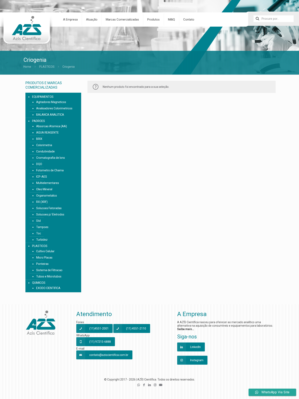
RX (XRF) (42, 201)
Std (38, 220)
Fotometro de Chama (50, 170)
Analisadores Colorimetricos (54, 108)
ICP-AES (41, 176)
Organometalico (46, 195)
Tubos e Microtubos (48, 276)
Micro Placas (44, 257)
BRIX (39, 138)
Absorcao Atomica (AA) (51, 126)
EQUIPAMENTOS (42, 96)
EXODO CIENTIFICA (48, 288)
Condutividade (45, 151)
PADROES (38, 121)
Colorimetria (44, 145)
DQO (39, 164)
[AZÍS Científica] (26, 30)
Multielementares (47, 183)
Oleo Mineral (44, 189)
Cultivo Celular (45, 251)
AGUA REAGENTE (47, 132)
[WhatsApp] (138, 385)
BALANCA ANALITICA (50, 114)
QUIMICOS (38, 282)
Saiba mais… (185, 329)
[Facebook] (144, 385)
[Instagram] (155, 385)
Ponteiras (42, 263)
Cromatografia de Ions (50, 157)
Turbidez (42, 239)
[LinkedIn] (149, 385)
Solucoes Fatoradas (49, 208)
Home (27, 66)
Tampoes (42, 227)
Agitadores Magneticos (51, 102)
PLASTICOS (47, 66)
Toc (38, 233)
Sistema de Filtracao (49, 270)
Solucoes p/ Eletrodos (50, 214)
